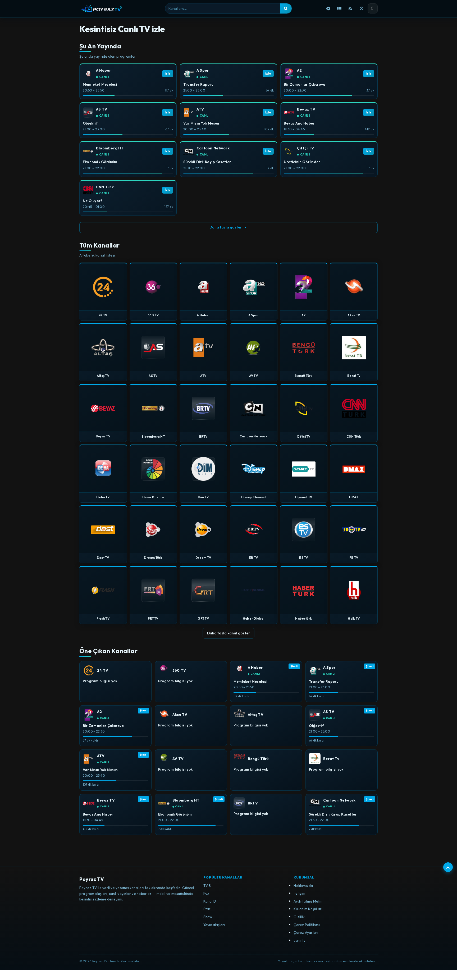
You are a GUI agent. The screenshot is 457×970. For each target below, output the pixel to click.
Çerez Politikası (307, 925)
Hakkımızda (303, 886)
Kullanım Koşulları (308, 909)
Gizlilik (299, 917)
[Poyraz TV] (101, 8)
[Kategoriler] (339, 8)
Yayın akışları (214, 925)
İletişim (299, 893)
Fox (206, 893)
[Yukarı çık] (448, 867)
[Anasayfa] (328, 8)
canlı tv (299, 940)
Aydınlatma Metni (308, 901)
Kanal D (209, 901)
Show (207, 917)
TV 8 (207, 886)
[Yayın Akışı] (362, 8)
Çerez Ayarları (306, 932)
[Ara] (286, 8)
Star (207, 909)
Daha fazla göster (225, 227)
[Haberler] (350, 8)
